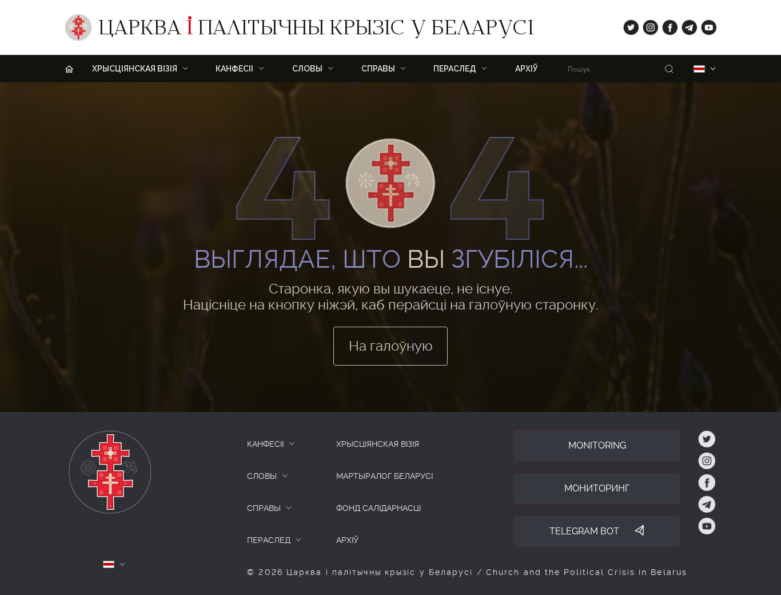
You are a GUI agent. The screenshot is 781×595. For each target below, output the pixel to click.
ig (646, 24)
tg (686, 24)
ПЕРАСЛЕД (268, 540)
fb (666, 24)
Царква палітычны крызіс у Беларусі (315, 30)
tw (628, 24)
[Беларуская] (699, 69)
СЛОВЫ (262, 476)
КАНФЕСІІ (265, 444)
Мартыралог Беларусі (384, 476)
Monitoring (597, 445)
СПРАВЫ (264, 508)
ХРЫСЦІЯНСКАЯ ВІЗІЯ (377, 444)
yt (705, 24)
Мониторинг (596, 488)
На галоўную (391, 346)
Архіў (526, 68)
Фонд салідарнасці (378, 508)
